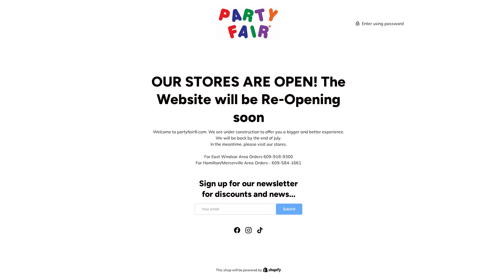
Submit (289, 209)
